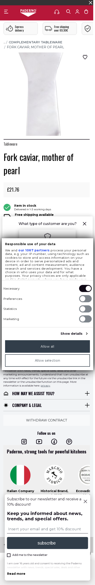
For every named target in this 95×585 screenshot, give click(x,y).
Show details (71, 333)
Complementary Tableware (35, 42)
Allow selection (47, 361)
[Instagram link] (24, 441)
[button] (84, 224)
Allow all (47, 347)
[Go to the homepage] (28, 13)
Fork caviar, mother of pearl (35, 47)
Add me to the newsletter (30, 555)
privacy (45, 385)
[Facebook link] (54, 441)
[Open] (68, 11)
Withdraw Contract (46, 420)
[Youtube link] (39, 441)
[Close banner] (90, 2)
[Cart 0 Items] (86, 12)
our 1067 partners (34, 250)
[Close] (85, 502)
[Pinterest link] (69, 441)
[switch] (85, 298)
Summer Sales (79, 2)
